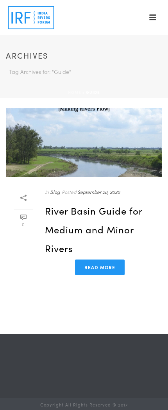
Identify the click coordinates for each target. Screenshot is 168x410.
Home (74, 92)
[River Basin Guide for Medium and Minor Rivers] (84, 142)
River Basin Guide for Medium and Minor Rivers (93, 229)
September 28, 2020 (98, 192)
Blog (55, 192)
